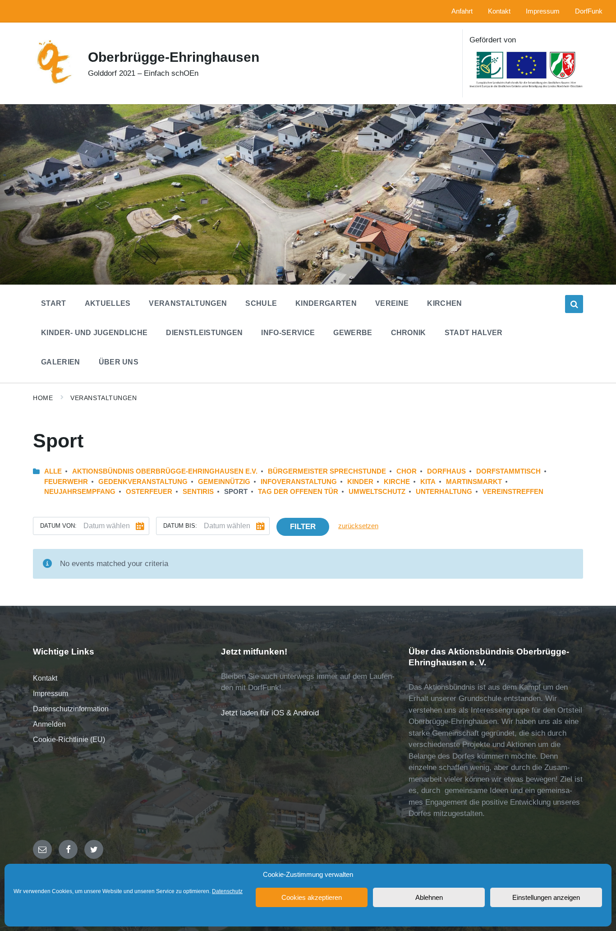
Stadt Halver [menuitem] (474, 332)
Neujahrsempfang (79, 491)
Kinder (360, 481)
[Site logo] (53, 82)
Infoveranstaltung (299, 481)
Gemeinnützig (224, 481)
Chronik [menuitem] (408, 332)
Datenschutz (227, 891)
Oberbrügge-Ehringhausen (173, 57)
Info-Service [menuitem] (288, 332)
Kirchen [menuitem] (444, 303)
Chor (406, 471)
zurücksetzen (358, 526)
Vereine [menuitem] (392, 303)
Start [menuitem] (53, 303)
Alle (53, 471)
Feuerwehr (66, 481)
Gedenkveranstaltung (143, 481)
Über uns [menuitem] (119, 362)
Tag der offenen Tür (298, 491)
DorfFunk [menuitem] (588, 11)
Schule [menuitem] (261, 303)
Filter (303, 526)
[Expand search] (574, 304)
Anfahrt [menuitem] (462, 11)
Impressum (50, 693)
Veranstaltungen (103, 397)
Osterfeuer (149, 491)
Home (43, 397)
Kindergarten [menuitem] (326, 303)
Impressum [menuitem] (543, 11)
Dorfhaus (446, 471)
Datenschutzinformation (71, 709)
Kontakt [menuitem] (499, 11)
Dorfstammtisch (508, 471)
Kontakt (45, 678)
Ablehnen (429, 897)
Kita (428, 481)
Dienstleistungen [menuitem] (204, 332)
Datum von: (58, 525)
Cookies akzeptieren (311, 897)
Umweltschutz (377, 491)
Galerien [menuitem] (60, 362)
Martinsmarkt (474, 481)
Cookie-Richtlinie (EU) (69, 739)
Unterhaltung (444, 491)
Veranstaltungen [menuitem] (188, 303)
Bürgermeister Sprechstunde (327, 471)
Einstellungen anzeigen (546, 897)
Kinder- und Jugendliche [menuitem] (94, 332)
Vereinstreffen (513, 491)
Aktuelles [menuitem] (108, 303)
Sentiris (198, 491)
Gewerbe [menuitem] (352, 332)
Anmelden (49, 724)
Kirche (397, 481)
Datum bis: (180, 525)
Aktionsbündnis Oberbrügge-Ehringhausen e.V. (164, 471)
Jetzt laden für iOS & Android (270, 713)
